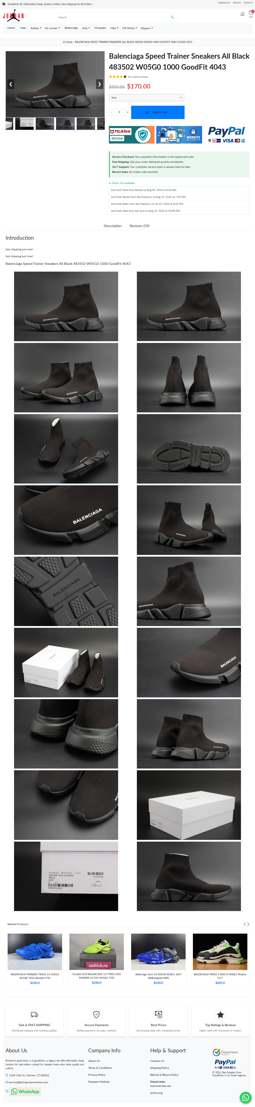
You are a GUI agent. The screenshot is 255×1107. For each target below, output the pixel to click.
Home (11, 28)
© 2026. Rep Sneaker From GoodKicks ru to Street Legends (229, 1074)
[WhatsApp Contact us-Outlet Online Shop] (246, 1098)
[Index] (242, 14)
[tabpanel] (35, 962)
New (23, 28)
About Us (94, 1061)
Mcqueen (100, 28)
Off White (128, 28)
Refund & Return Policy (164, 1075)
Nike (113, 28)
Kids (85, 28)
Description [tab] (112, 226)
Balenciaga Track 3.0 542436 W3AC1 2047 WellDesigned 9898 (158, 976)
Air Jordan (51, 28)
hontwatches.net (160, 1086)
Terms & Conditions (100, 1068)
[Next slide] (248, 924)
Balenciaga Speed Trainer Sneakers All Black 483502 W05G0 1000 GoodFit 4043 (68, 264)
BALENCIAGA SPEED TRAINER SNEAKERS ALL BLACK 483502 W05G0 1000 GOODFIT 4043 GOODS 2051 (133, 42)
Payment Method (98, 1081)
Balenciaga (71, 28)
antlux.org (156, 1093)
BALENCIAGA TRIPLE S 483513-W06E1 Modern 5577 (220, 976)
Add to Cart (160, 112)
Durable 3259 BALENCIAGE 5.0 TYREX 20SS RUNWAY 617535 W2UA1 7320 (97, 976)
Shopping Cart (224, 3)
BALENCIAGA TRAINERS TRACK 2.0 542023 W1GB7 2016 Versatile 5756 (35, 976)
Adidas (35, 28)
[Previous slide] (245, 924)
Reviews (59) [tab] (139, 226)
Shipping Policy (159, 1068)
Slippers (145, 28)
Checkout (237, 3)
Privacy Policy (96, 1075)
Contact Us (248, 3)
